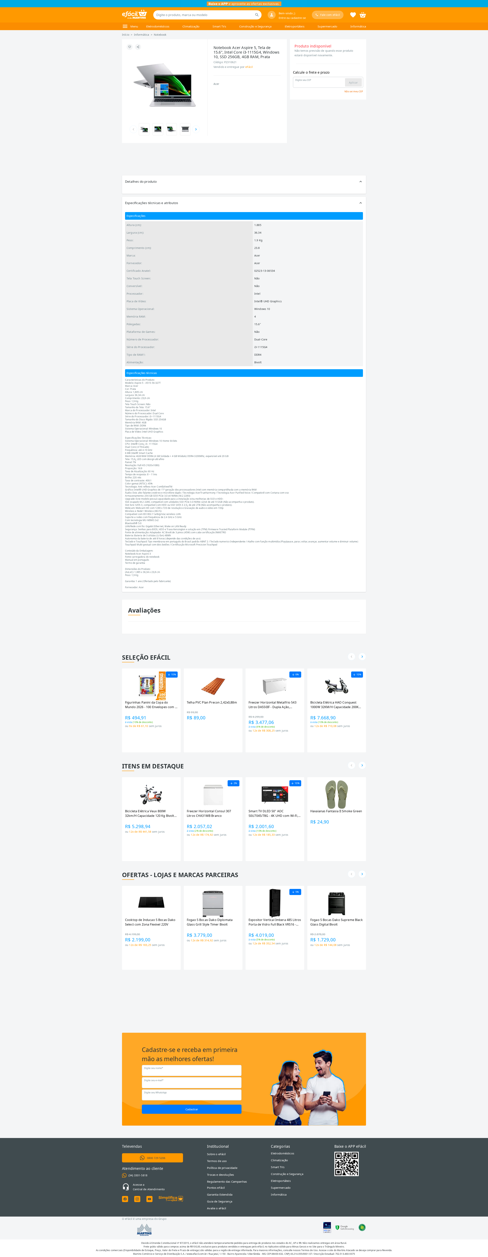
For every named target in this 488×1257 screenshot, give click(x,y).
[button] (244, 181)
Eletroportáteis (294, 26)
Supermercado (327, 26)
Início (125, 34)
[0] (363, 14)
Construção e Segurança (255, 26)
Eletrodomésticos (157, 26)
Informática (358, 26)
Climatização (190, 26)
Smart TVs (219, 26)
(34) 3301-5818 (137, 1175)
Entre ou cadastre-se (292, 18)
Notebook (160, 34)
